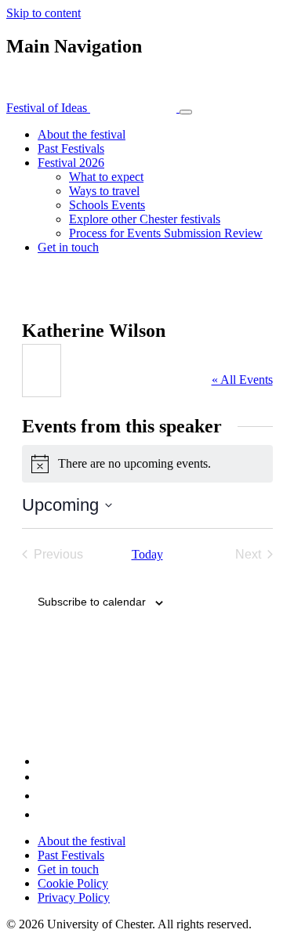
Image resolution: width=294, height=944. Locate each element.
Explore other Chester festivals (144, 219)
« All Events (242, 379)
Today (147, 554)
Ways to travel (104, 190)
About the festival (81, 134)
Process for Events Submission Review (166, 233)
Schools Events (107, 205)
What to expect (106, 176)
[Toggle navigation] (186, 112)
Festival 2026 (71, 162)
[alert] (147, 464)
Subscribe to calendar (92, 601)
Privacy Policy (74, 897)
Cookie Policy (73, 883)
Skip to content (43, 13)
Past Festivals (71, 148)
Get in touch (68, 247)
